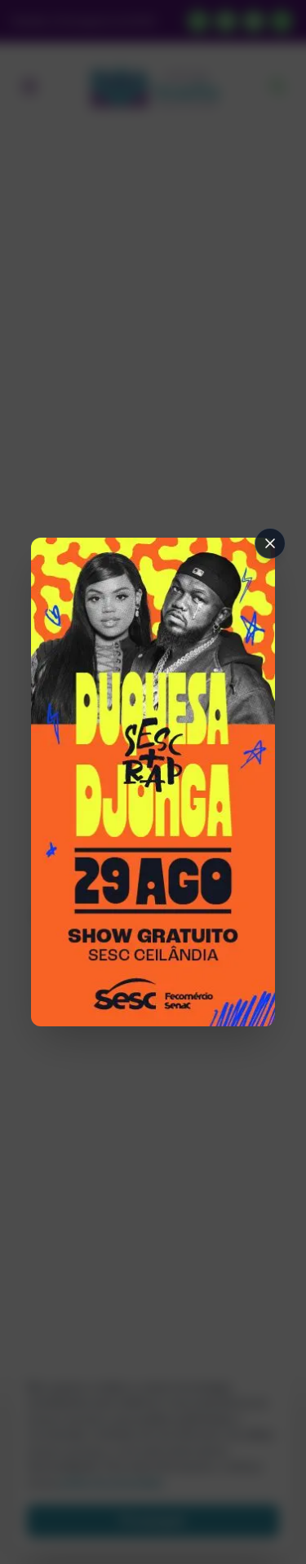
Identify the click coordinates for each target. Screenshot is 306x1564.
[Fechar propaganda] (270, 543)
